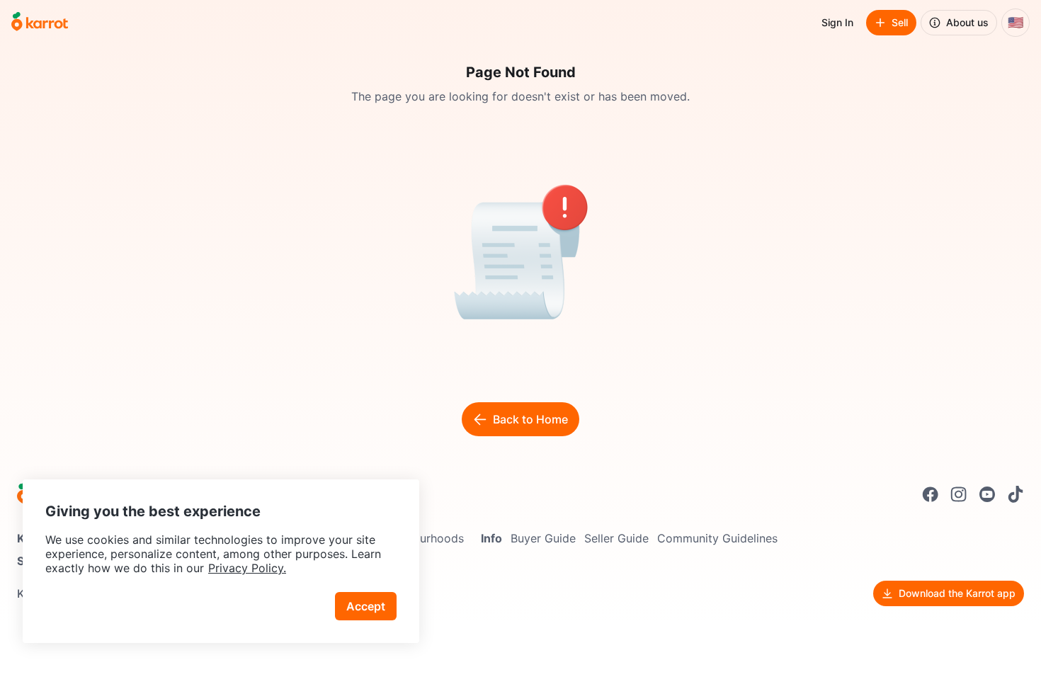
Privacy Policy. (247, 568)
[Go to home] (39, 22)
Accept (365, 606)
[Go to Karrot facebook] (930, 494)
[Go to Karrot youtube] (987, 494)
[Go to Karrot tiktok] (1015, 494)
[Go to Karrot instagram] (958, 494)
